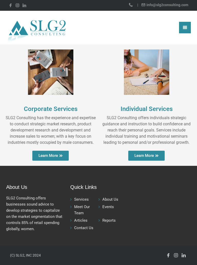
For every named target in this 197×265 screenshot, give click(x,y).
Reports (109, 220)
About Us (110, 199)
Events (108, 207)
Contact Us (83, 228)
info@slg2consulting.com (167, 5)
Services (81, 199)
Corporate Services (50, 109)
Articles (80, 220)
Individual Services (147, 109)
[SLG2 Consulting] (36, 27)
